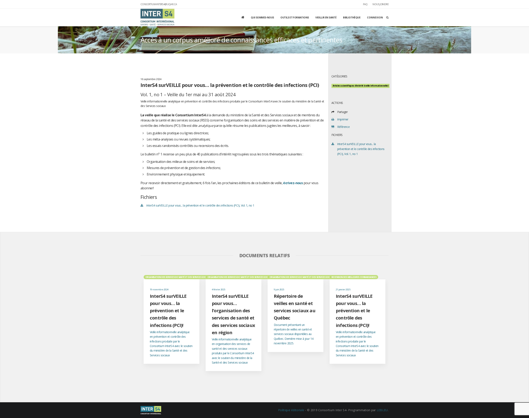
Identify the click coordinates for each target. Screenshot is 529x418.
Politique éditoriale (291, 410)
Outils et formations (294, 17)
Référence (343, 127)
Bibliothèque (351, 17)
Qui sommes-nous (262, 17)
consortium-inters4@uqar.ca (159, 4)
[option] (172, 319)
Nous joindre (380, 4)
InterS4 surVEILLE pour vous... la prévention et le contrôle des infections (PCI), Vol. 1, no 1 (200, 205)
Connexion (375, 17)
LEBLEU (382, 410)
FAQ (365, 4)
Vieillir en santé (325, 17)
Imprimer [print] (342, 119)
